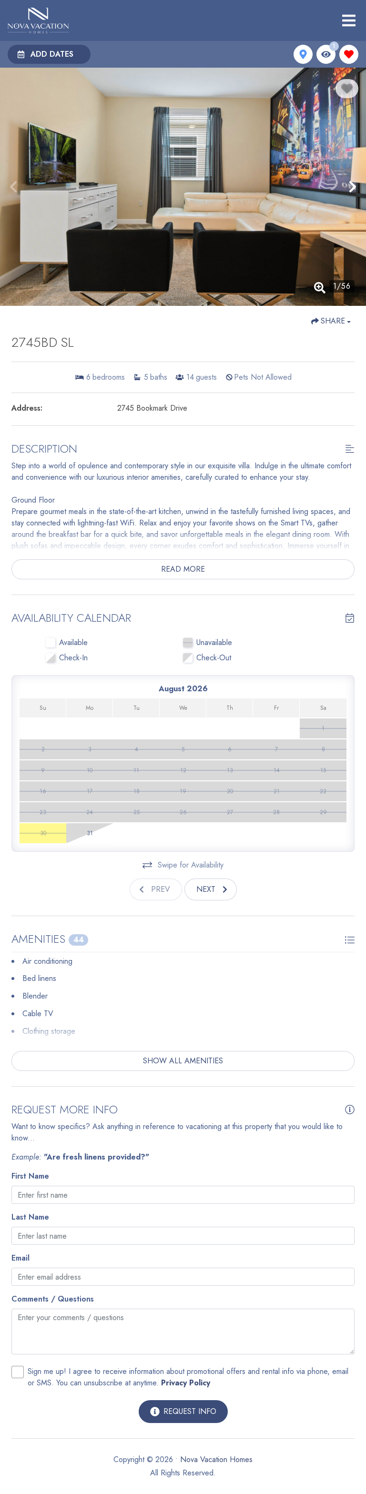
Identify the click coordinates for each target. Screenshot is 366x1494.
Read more (183, 569)
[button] (13, 186)
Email (20, 1257)
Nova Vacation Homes (216, 1459)
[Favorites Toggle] (348, 54)
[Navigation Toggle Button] (348, 20)
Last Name (30, 1216)
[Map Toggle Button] (303, 54)
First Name (30, 1176)
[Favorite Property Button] (347, 88)
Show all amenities (183, 1060)
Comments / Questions (52, 1298)
